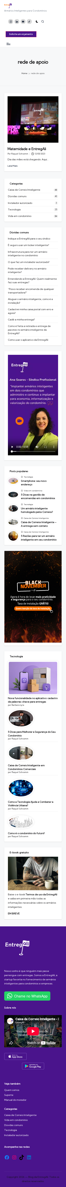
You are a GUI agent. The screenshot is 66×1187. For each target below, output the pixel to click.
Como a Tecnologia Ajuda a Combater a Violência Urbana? (30, 803)
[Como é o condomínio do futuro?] (21, 822)
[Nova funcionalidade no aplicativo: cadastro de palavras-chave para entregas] (33, 678)
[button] (21, 34)
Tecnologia (14, 209)
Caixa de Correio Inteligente (24, 189)
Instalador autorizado (20, 203)
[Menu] (8, 44)
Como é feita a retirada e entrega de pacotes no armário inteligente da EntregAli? (29, 330)
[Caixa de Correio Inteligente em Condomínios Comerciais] (21, 753)
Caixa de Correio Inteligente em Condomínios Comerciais (26, 767)
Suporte (8, 1095)
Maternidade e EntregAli (27, 149)
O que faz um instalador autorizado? (28, 262)
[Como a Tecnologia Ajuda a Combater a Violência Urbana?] (21, 788)
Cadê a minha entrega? (21, 319)
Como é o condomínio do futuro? (26, 833)
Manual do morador (15, 1099)
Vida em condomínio (19, 216)
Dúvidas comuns (17, 196)
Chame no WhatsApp (31, 995)
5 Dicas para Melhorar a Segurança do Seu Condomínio (32, 733)
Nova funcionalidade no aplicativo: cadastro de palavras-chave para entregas (33, 700)
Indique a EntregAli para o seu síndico (29, 238)
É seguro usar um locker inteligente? (28, 245)
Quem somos (11, 1090)
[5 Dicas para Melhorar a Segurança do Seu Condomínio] (21, 718)
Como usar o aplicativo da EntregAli (28, 339)
